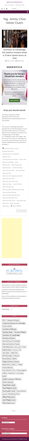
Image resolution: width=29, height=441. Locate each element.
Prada (20, 364)
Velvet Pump (6, 206)
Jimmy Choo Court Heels (8, 170)
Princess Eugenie (21, 370)
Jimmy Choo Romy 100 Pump (9, 192)
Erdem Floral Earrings (16, 164)
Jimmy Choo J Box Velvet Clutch (10, 181)
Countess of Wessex (9, 329)
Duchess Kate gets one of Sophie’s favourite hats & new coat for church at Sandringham (14, 291)
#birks (4, 320)
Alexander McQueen (13, 320)
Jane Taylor (5, 353)
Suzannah (4, 394)
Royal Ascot (12, 373)
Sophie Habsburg (7, 382)
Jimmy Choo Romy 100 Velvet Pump (11, 195)
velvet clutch (6, 203)
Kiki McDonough (7, 355)
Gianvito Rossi (6, 350)
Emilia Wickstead (7, 347)
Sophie (4, 376)
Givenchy (15, 349)
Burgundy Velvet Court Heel (12, 148)
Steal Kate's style (9, 385)
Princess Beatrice (7, 367)
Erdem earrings (6, 164)
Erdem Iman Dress (7, 167)
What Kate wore (9, 397)
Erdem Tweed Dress (18, 167)
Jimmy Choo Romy (17, 184)
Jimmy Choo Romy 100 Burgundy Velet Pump (13, 189)
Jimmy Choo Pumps (7, 184)
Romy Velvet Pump (21, 200)
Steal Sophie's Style (9, 391)
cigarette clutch (6, 156)
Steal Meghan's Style (9, 388)
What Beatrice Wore (13, 394)
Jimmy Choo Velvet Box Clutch (10, 197)
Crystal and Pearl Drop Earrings (10, 159)
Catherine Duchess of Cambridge (11, 153)
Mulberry (14, 364)
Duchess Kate (22, 159)
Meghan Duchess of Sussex (10, 361)
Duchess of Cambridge (8, 162)
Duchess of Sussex (9, 338)
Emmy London (17, 347)
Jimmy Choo (14, 352)
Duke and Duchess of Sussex (10, 344)
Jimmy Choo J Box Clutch (9, 178)
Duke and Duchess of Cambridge (11, 341)
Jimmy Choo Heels (20, 170)
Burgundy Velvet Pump (8, 151)
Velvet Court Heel (14, 203)
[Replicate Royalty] (14, 3)
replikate (4, 373)
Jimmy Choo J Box (7, 173)
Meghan (14, 358)
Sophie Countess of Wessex (12, 379)
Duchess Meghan (20, 332)
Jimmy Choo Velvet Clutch (9, 200)
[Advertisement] (12, 238)
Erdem (16, 162)
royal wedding (20, 373)
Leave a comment (16, 205)
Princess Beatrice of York (8, 370)
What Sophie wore (9, 403)
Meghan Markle (6, 364)
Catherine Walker (7, 326)
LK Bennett (16, 355)
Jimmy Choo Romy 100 (8, 186)
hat (20, 350)
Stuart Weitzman (21, 391)
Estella (25, 439)
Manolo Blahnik (6, 358)
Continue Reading (21, 210)
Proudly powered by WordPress (10, 439)
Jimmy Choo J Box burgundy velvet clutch (13, 175)
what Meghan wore (9, 400)
